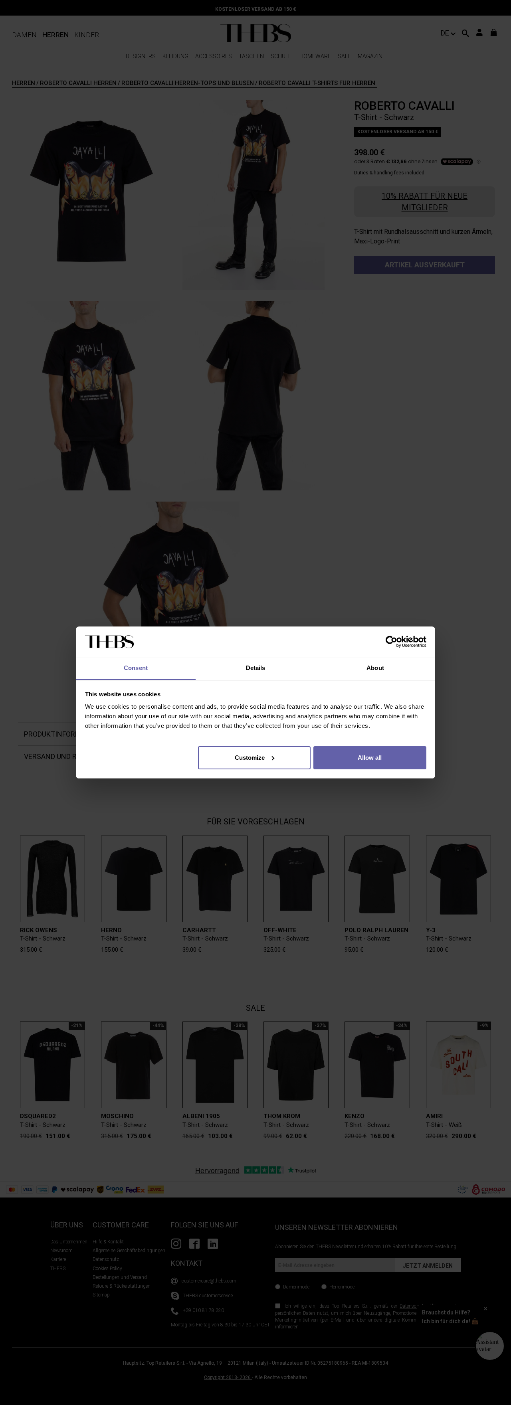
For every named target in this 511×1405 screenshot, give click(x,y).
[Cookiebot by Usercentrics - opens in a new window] (391, 642)
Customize (250, 757)
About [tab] (375, 667)
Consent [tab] (136, 667)
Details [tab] (255, 667)
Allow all (370, 757)
